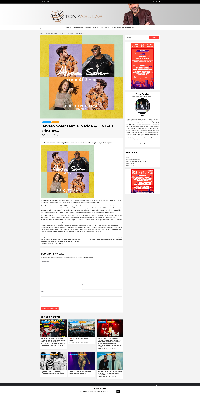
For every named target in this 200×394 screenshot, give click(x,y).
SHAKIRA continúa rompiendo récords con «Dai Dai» (80, 372)
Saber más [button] (112, 391)
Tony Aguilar (48, 135)
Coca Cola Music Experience (133, 159)
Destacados (46, 122)
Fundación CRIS (130, 165)
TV (101, 28)
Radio (95, 28)
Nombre (44, 281)
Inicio (68, 28)
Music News (78, 28)
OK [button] (118, 391)
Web (42, 291)
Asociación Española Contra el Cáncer (136, 161)
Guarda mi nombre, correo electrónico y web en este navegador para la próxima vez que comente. (72, 303)
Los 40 (127, 157)
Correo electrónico (86, 283)
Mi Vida (88, 28)
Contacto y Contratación (122, 28)
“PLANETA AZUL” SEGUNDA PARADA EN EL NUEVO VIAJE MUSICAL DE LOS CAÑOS (110, 373)
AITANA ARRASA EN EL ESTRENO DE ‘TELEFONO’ (106, 238)
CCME (107, 28)
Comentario (45, 261)
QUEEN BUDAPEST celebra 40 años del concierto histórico (52, 372)
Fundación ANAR (130, 163)
